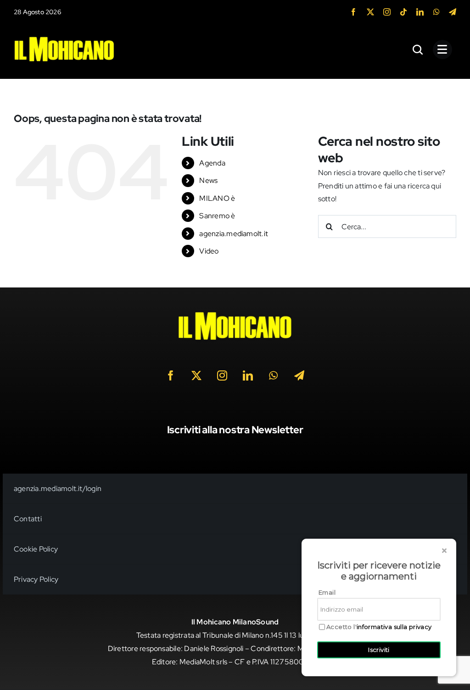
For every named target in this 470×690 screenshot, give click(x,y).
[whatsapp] (436, 12)
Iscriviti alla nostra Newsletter (235, 429)
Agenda (212, 163)
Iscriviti (379, 649)
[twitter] (370, 12)
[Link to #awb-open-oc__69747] (442, 49)
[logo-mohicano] (64, 39)
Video (208, 251)
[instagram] (387, 12)
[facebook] (353, 12)
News (208, 180)
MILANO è (217, 198)
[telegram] (452, 12)
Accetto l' (379, 627)
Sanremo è (217, 216)
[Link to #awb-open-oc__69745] (418, 49)
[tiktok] (403, 12)
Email (327, 592)
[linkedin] (420, 12)
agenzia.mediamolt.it (233, 233)
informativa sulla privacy (394, 626)
